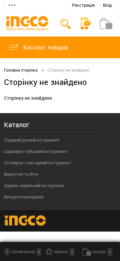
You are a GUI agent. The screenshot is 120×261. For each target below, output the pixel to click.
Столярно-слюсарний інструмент (37, 163)
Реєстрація (83, 5)
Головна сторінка (21, 70)
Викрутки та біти (21, 174)
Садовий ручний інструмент (32, 140)
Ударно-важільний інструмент (34, 185)
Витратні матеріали (23, 197)
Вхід (107, 5)
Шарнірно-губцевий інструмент (36, 151)
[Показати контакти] (86, 23)
